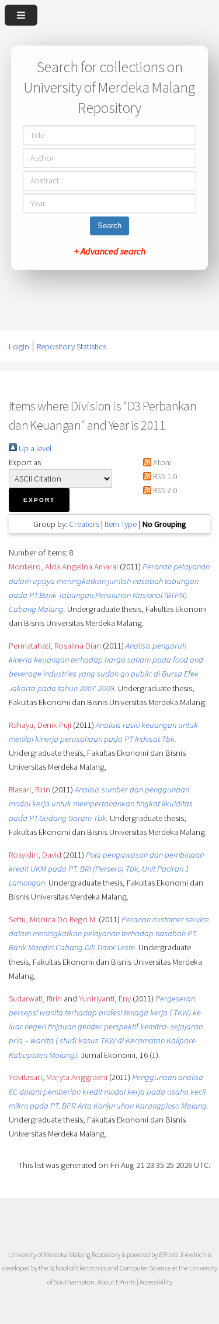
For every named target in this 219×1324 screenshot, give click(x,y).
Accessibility (156, 1281)
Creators (84, 524)
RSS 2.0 (164, 490)
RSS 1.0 (164, 476)
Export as (25, 462)
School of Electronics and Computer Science (110, 1267)
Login (19, 346)
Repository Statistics (71, 346)
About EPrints (116, 1281)
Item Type (121, 524)
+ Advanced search (109, 251)
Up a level (34, 448)
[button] (39, 500)
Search (109, 226)
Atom (161, 462)
